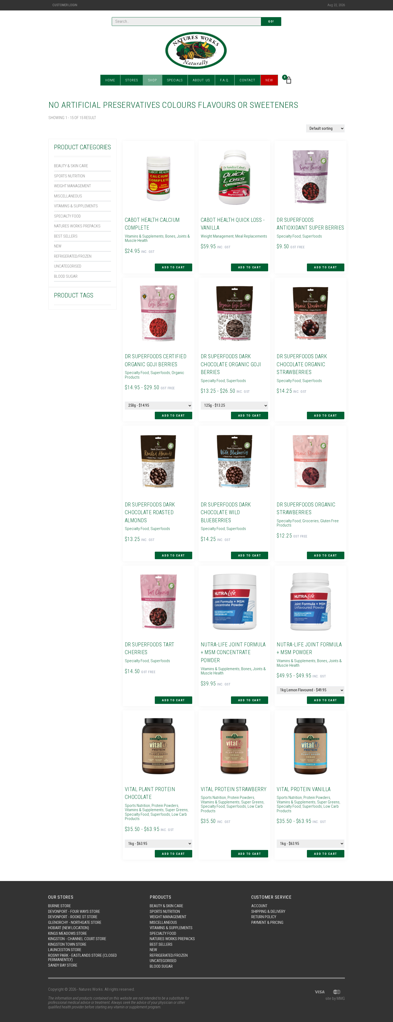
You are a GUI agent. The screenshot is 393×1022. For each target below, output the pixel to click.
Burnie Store (59, 905)
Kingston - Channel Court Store (77, 938)
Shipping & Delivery (268, 911)
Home (110, 80)
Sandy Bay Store (62, 965)
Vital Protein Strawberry (234, 789)
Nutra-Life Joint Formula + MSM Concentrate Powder (233, 652)
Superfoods (312, 236)
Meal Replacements (251, 236)
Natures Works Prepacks (77, 226)
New (269, 80)
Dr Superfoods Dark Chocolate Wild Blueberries (226, 513)
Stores (131, 80)
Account (259, 905)
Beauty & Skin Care (71, 165)
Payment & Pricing (267, 922)
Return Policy (263, 916)
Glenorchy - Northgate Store (74, 922)
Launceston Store (64, 949)
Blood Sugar (66, 276)
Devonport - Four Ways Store (74, 911)
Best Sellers (66, 236)
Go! (271, 21)
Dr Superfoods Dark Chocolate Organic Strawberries (302, 364)
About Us (201, 80)
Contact (247, 80)
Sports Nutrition (69, 176)
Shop (152, 80)
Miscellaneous (68, 196)
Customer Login (64, 5)
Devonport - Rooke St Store (72, 916)
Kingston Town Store (67, 944)
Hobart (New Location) (68, 927)
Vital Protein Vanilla (304, 789)
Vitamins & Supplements (76, 206)
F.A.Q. (224, 80)
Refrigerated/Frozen (72, 256)
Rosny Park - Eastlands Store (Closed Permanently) (82, 957)
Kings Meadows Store (67, 933)
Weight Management (72, 186)
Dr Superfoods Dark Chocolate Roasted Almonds (150, 513)
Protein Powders (165, 805)
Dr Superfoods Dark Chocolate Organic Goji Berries (231, 364)
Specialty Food (67, 216)
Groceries (310, 520)
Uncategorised (67, 266)
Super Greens (176, 809)
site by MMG (335, 998)
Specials (175, 80)
